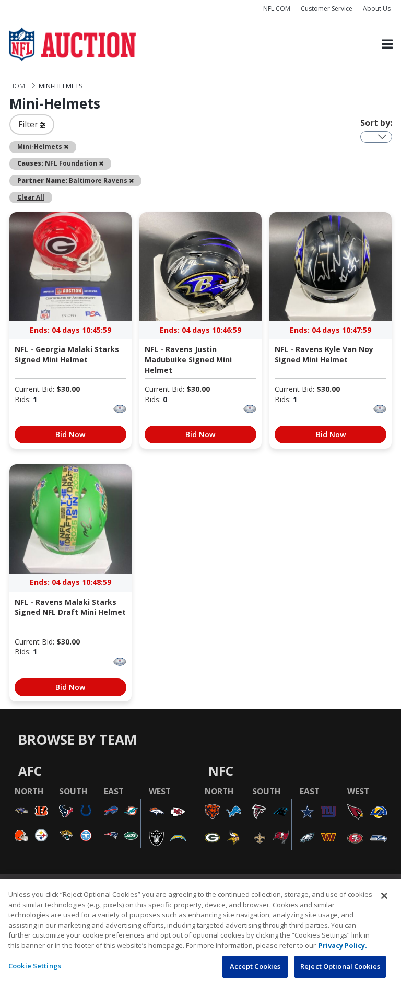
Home (19, 85)
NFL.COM (276, 8)
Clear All (30, 197)
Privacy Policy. (343, 945)
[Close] (384, 895)
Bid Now (70, 434)
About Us (377, 8)
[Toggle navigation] (387, 45)
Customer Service (326, 8)
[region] (200, 931)
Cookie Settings (34, 965)
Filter (29, 124)
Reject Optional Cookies (340, 966)
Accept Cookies (255, 966)
